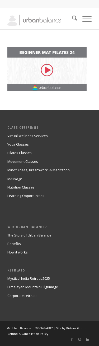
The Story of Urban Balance (29, 235)
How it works (17, 252)
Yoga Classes (18, 144)
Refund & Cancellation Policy (27, 334)
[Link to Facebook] (72, 339)
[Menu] (84, 18)
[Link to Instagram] (80, 339)
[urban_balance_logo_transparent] (41, 18)
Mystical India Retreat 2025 (28, 278)
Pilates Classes (19, 152)
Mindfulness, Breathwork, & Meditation (38, 170)
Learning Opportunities (25, 195)
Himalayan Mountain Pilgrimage (32, 286)
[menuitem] (72, 18)
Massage (14, 178)
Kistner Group (76, 328)
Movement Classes (22, 161)
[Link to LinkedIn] (88, 339)
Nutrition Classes (21, 187)
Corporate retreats (22, 295)
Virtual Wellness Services (27, 135)
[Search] (72, 18)
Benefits (14, 243)
